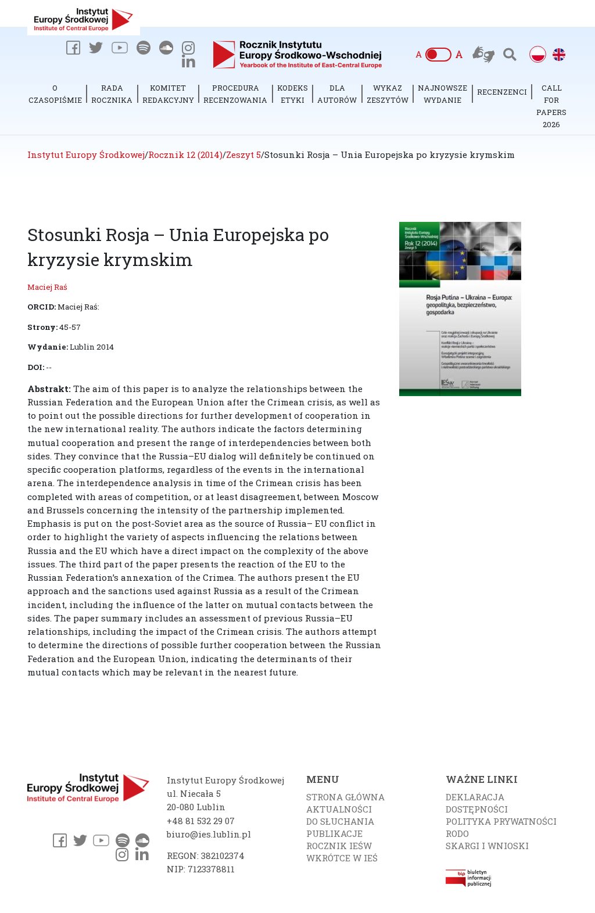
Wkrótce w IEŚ (342, 858)
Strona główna (345, 797)
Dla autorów (337, 94)
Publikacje (334, 833)
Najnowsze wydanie (442, 94)
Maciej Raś (47, 287)
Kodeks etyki (292, 94)
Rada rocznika (111, 94)
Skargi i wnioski (487, 845)
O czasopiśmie (55, 94)
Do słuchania (340, 821)
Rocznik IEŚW (339, 845)
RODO (457, 833)
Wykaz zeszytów (387, 94)
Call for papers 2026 (551, 106)
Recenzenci (502, 91)
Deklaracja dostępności (477, 803)
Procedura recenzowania (235, 94)
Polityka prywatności (501, 821)
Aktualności (339, 809)
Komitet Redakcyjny (168, 94)
